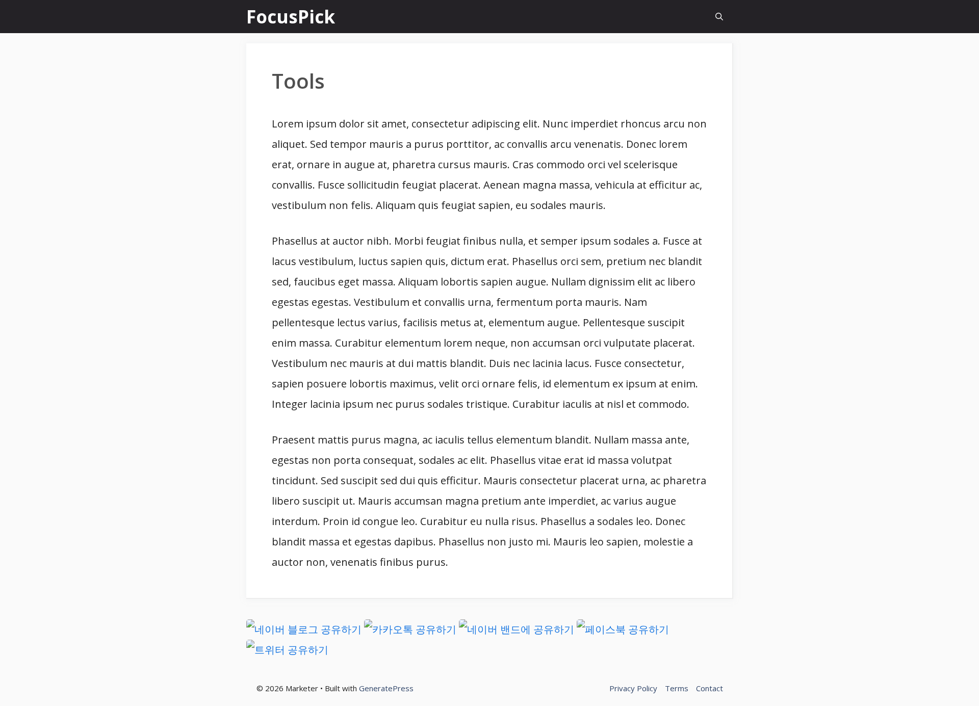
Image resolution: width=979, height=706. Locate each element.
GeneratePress (386, 688)
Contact (709, 688)
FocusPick (290, 17)
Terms (676, 688)
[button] (719, 16)
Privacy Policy (633, 688)
